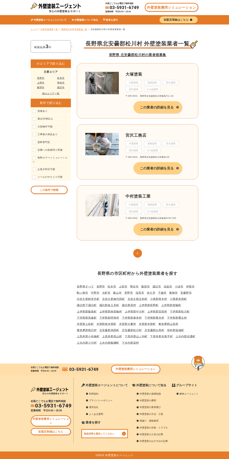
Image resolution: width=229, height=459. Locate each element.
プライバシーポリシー (100, 400)
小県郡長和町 (178, 299)
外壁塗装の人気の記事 (151, 434)
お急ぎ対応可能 (46, 169)
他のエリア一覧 (51, 93)
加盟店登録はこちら (50, 431)
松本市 (61, 78)
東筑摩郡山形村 (168, 324)
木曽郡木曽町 (147, 324)
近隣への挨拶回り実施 (50, 150)
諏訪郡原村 (129, 305)
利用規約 (93, 393)
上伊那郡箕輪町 (171, 305)
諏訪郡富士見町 (109, 305)
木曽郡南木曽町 (107, 324)
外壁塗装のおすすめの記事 (154, 441)
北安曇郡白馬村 (154, 330)
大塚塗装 (134, 74)
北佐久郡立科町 (138, 299)
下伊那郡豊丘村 (177, 317)
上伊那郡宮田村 (157, 311)
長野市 (41, 78)
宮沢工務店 (136, 135)
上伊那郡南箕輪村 (110, 311)
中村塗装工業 (138, 196)
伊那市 (190, 286)
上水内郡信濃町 (185, 336)
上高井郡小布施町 (88, 336)
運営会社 (93, 407)
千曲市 (162, 292)
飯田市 (41, 87)
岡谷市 (61, 82)
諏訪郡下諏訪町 (87, 305)
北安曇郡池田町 (109, 330)
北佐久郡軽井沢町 (88, 299)
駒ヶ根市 (82, 292)
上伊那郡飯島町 (87, 311)
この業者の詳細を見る (157, 107)
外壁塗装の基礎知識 (150, 393)
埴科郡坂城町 (175, 330)
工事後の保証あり (48, 134)
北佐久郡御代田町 (113, 299)
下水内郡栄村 (130, 342)
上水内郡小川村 (87, 342)
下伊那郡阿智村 (109, 317)
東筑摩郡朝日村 (87, 330)
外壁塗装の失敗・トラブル (154, 427)
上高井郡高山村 (112, 336)
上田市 (41, 82)
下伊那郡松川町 (180, 311)
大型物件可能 (45, 126)
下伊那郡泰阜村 (132, 317)
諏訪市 (61, 87)
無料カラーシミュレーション (50, 159)
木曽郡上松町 (85, 324)
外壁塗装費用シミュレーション (171, 7)
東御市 (173, 292)
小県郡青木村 (158, 299)
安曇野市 (186, 292)
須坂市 (168, 286)
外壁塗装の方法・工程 (151, 414)
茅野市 (128, 292)
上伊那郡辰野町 (149, 305)
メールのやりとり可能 (50, 177)
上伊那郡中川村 (135, 311)
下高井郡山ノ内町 (136, 336)
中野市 (95, 292)
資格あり (43, 111)
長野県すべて (85, 286)
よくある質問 (96, 414)
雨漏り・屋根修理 (149, 420)
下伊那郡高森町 (87, 317)
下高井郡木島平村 (161, 336)
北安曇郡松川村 (132, 330)
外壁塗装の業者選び (150, 407)
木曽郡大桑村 (127, 324)
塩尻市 (140, 292)
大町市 (106, 292)
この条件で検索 (49, 189)
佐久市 (151, 292)
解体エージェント (189, 393)
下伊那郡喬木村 (154, 317)
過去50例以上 (45, 118)
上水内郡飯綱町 (109, 342)
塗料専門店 (44, 142)
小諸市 (179, 286)
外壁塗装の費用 (148, 400)
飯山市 (117, 292)
